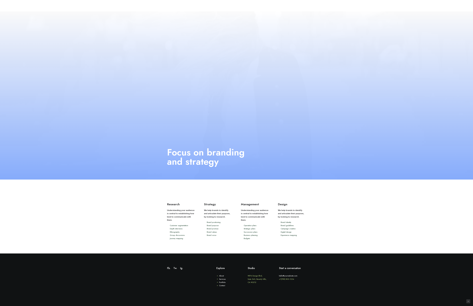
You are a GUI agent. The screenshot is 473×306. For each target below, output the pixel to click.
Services (222, 279)
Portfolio (222, 282)
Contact (222, 285)
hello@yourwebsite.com (288, 275)
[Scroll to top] (468, 301)
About (221, 275)
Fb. (168, 268)
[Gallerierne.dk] (6, 5)
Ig (181, 268)
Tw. (175, 268)
